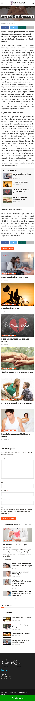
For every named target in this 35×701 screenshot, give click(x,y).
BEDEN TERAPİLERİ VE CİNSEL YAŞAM (14, 277)
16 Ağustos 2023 (17, 184)
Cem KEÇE (13, 692)
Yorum (4, 458)
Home (2, 8)
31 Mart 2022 (17, 201)
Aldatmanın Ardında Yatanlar (21, 633)
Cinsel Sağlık (8, 540)
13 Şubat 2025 (17, 178)
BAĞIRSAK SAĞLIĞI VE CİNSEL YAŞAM (15, 545)
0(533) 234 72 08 (6, 678)
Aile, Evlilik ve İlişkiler (17, 8)
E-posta (4, 490)
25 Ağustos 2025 (7, 547)
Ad (2, 482)
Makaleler (8, 8)
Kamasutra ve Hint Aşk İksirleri (21, 618)
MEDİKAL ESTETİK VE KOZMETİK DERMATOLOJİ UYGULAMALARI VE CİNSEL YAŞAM (22, 593)
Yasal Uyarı (22, 692)
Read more (8, 559)
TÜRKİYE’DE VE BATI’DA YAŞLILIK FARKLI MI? (17, 372)
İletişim (3, 694)
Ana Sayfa (4, 692)
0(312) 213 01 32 (6, 676)
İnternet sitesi (5, 499)
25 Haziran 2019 (16, 620)
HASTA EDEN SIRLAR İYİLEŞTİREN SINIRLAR (16, 403)
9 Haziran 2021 (5, 406)
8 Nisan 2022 (17, 194)
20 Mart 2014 (4, 23)
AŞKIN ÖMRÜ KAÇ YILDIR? (20, 182)
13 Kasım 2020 (5, 439)
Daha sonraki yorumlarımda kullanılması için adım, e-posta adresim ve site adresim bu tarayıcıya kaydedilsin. (16, 512)
